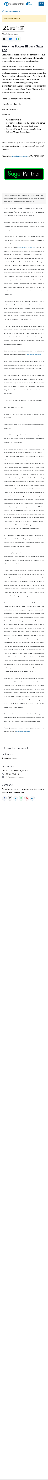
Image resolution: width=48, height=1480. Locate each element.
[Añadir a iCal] (4, 39)
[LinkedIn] (15, 798)
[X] (10, 798)
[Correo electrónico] (32, 798)
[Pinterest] (26, 798)
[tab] (24, 198)
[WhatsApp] (21, 798)
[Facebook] (4, 798)
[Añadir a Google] (17, 39)
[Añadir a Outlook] (10, 39)
